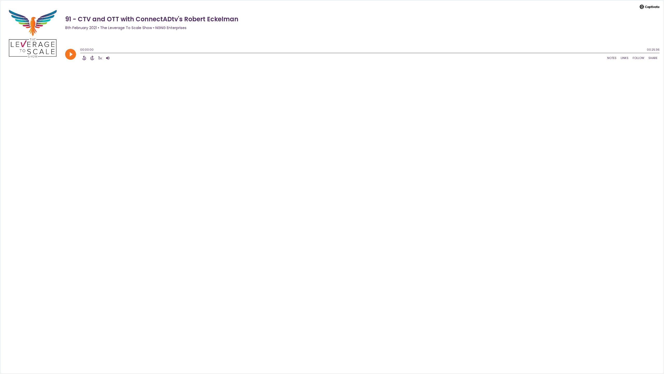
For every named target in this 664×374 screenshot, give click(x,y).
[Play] (70, 54)
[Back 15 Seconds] (84, 58)
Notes (612, 58)
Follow (638, 58)
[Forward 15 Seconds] (92, 58)
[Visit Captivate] (650, 8)
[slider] (81, 53)
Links (624, 58)
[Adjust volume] (108, 58)
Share (653, 58)
